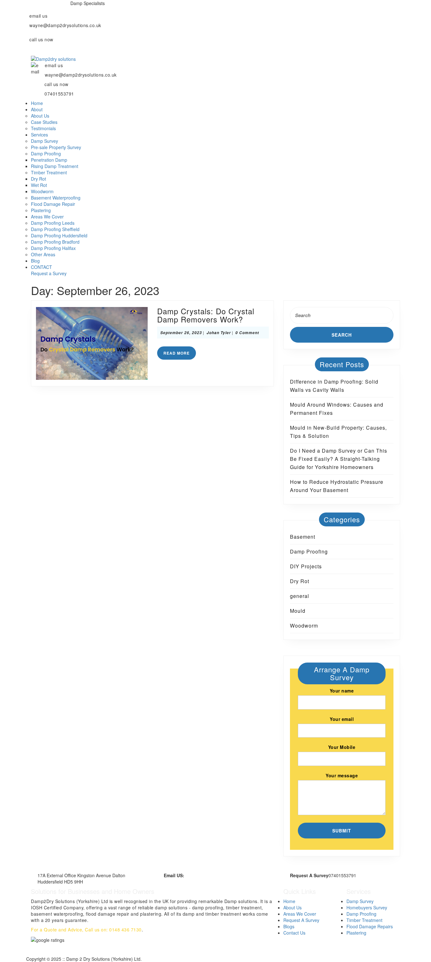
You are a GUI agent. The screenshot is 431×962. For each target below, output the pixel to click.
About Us (40, 116)
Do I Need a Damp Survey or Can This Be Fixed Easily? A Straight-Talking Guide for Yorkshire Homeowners (338, 459)
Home (37, 103)
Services (39, 134)
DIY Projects (306, 566)
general (299, 596)
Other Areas (43, 254)
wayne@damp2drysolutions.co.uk (217, 875)
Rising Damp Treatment (54, 166)
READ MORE (179, 354)
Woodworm (42, 191)
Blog (35, 261)
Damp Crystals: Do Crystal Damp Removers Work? (205, 315)
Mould (297, 610)
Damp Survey (44, 141)
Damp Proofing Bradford (55, 242)
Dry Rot (38, 179)
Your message (342, 775)
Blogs (288, 926)
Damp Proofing (46, 153)
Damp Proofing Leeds (52, 223)
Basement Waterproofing (55, 197)
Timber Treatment (49, 172)
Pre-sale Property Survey (56, 147)
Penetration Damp (49, 160)
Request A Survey (301, 920)
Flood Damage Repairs (369, 926)
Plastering (41, 210)
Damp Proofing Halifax (53, 248)
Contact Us (294, 933)
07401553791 (44, 49)
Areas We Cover (47, 216)
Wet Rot (39, 185)
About (37, 109)
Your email (342, 719)
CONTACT (41, 267)
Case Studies (44, 122)
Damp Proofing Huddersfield (59, 235)
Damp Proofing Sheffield (55, 229)
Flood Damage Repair (53, 204)
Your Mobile (342, 747)
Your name (342, 690)
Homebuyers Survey (366, 907)
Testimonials (43, 128)
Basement (302, 536)
